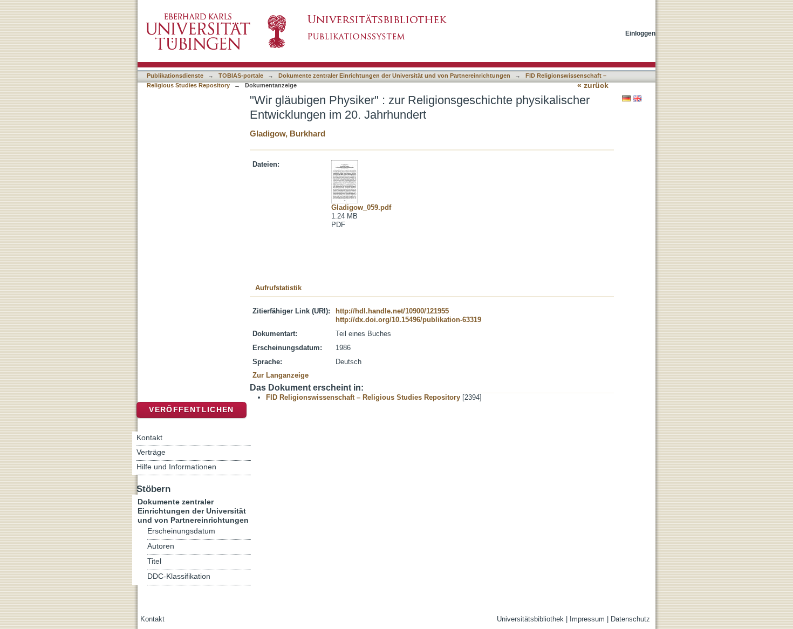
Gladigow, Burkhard (287, 133)
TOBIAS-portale (240, 75)
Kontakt (149, 437)
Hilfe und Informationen (176, 466)
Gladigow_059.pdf (361, 207)
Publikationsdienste (175, 75)
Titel (154, 561)
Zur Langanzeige (280, 375)
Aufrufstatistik (278, 288)
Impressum (587, 619)
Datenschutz (630, 619)
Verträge (151, 452)
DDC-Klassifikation (178, 576)
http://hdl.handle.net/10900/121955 (392, 311)
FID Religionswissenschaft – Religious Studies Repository (363, 397)
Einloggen (640, 33)
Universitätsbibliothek (530, 619)
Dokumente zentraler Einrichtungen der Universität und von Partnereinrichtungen (394, 75)
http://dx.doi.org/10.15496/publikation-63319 (408, 320)
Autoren (160, 546)
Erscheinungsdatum (181, 531)
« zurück (593, 85)
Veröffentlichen (191, 410)
